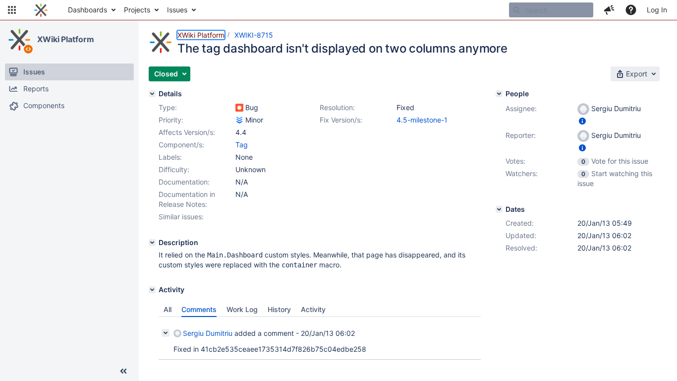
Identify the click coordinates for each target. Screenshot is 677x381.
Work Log (242, 309)
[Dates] (499, 209)
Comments (199, 309)
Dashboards (87, 9)
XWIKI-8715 (253, 35)
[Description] (152, 242)
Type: (168, 107)
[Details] (152, 93)
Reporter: (521, 135)
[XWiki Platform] (19, 40)
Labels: (170, 157)
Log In (657, 9)
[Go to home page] (41, 10)
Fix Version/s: (341, 120)
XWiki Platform (65, 39)
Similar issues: (181, 216)
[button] (12, 10)
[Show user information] (582, 121)
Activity (313, 309)
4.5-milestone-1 (422, 120)
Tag (241, 144)
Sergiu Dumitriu (207, 333)
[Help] (631, 10)
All (167, 309)
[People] (499, 93)
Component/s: (181, 144)
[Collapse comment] (165, 333)
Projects (137, 9)
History (279, 309)
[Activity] (152, 289)
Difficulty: (174, 169)
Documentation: (184, 182)
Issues (177, 9)
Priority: (171, 120)
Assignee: (521, 108)
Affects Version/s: (187, 132)
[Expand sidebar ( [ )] (123, 371)
